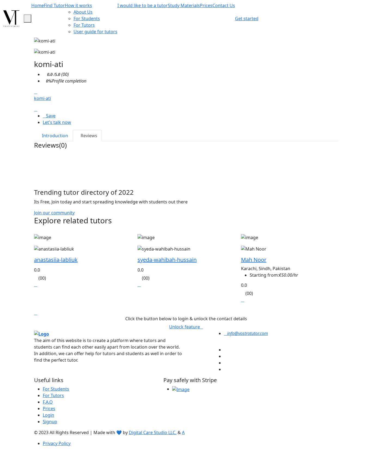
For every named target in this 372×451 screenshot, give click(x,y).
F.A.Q (48, 402)
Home (37, 5)
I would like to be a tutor (142, 5)
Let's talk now (57, 122)
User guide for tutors (95, 32)
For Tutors (84, 25)
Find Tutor (54, 5)
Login (48, 415)
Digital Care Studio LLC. (152, 432)
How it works (78, 5)
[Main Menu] (27, 18)
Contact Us (223, 5)
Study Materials (184, 5)
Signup (50, 422)
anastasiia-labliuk (56, 259)
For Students (87, 19)
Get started (246, 19)
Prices (206, 5)
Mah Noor (253, 259)
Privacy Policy (57, 443)
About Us (83, 12)
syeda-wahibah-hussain (167, 259)
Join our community (54, 213)
